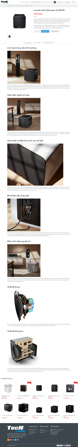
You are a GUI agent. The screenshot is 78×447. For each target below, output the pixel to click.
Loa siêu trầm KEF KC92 (22, 415)
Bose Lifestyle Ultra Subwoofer (6, 396)
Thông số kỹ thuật (36, 42)
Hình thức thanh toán (44, 430)
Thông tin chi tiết (27, 42)
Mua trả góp (42, 432)
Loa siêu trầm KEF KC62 (7, 415)
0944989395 (54, 434)
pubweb (16, 445)
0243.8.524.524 (55, 432)
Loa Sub (17, 5)
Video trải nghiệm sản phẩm (48, 42)
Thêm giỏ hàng (55, 31)
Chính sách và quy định (33, 429)
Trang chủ (9, 5)
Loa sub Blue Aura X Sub (68, 395)
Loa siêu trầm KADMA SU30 (23, 395)
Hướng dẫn (42, 429)
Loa (13, 5)
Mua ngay (45, 31)
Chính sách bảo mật (32, 432)
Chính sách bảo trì (32, 430)
